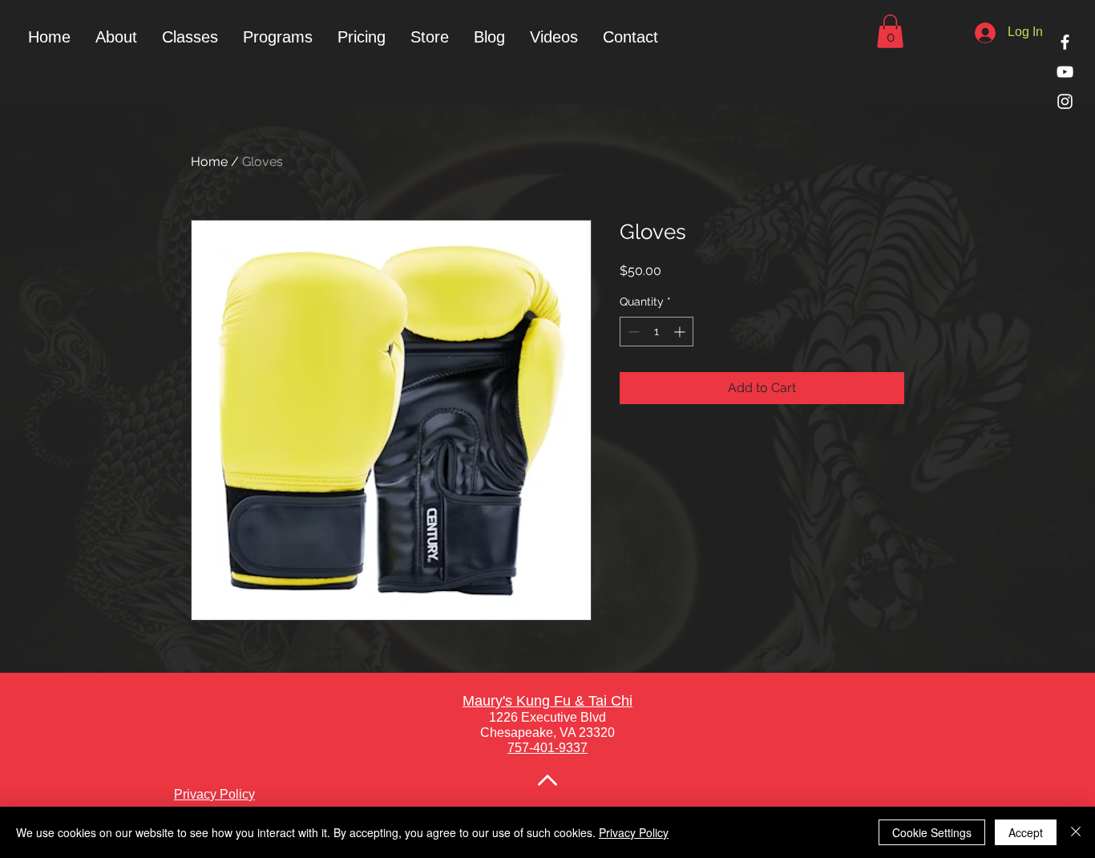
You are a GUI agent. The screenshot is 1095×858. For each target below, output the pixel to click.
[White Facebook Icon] (1065, 42)
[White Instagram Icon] (1065, 101)
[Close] (1075, 832)
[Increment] (681, 332)
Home (209, 161)
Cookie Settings (932, 832)
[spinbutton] (656, 332)
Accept (1025, 832)
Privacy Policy (634, 832)
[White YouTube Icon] (1065, 72)
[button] (277, 36)
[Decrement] (632, 332)
